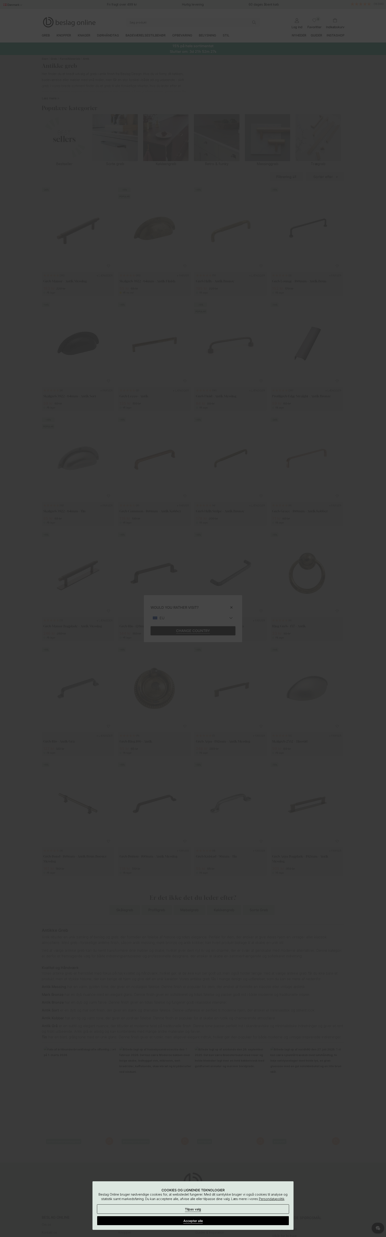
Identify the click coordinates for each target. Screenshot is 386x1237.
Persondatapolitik (271, 1199)
